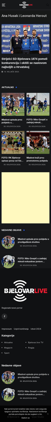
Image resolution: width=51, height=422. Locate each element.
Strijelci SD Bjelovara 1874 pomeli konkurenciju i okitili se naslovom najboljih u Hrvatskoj (24, 63)
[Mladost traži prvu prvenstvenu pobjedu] (38, 142)
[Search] (47, 4)
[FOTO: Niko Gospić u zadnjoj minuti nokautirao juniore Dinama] (38, 104)
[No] (47, 414)
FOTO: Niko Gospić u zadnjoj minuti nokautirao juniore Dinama (32, 261)
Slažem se (25, 418)
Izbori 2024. (36, 329)
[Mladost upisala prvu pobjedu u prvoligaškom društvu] (13, 104)
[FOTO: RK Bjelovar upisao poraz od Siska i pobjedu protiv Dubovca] (13, 142)
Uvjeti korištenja (21, 329)
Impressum (7, 329)
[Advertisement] (25, 197)
